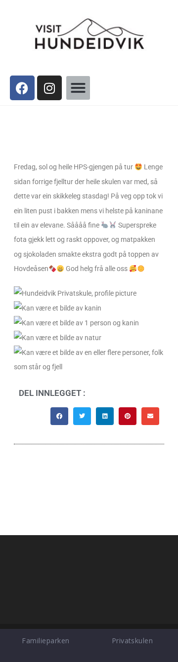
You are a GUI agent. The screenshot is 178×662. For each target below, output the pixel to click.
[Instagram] (49, 88)
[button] (78, 88)
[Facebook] (22, 88)
